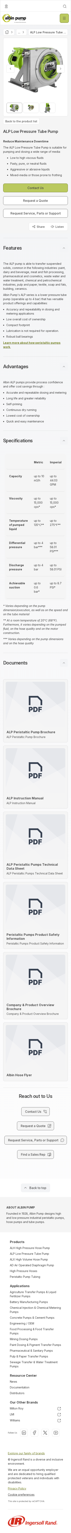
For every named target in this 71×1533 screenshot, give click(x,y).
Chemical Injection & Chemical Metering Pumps (35, 1310)
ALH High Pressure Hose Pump (30, 1248)
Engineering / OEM (22, 1323)
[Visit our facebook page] (34, 1432)
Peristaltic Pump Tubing (25, 1276)
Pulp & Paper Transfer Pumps (29, 1356)
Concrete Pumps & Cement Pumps (32, 1317)
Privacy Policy (17, 1488)
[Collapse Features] (64, 248)
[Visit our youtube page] (56, 1432)
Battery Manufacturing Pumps (29, 1302)
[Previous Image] (10, 69)
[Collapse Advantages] (64, 367)
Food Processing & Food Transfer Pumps (32, 1331)
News (13, 1381)
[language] (6, 6)
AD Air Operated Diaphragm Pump (32, 1265)
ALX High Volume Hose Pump (29, 1259)
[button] (35, 248)
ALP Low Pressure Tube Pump (29, 1253)
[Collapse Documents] (64, 663)
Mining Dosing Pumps (24, 1339)
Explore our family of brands (26, 1453)
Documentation (19, 1387)
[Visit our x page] (45, 1432)
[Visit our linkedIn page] (24, 1432)
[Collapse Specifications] (64, 441)
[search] (64, 6)
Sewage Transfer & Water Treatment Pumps (34, 1364)
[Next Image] (60, 69)
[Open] (64, 18)
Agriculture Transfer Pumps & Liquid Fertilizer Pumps (33, 1294)
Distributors (17, 1393)
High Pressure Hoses (23, 1271)
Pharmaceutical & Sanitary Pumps (31, 1350)
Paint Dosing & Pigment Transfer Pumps (35, 1345)
